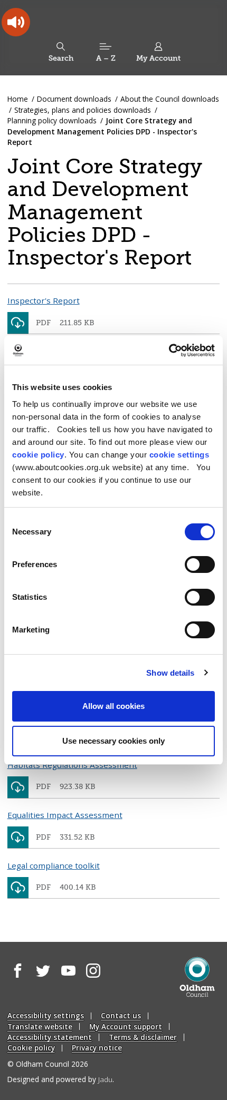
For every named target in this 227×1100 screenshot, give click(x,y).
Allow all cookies (113, 706)
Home (17, 99)
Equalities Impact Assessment (64, 815)
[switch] (200, 564)
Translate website (39, 1026)
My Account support (125, 1026)
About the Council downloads (169, 99)
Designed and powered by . (60, 1079)
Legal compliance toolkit (53, 865)
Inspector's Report (43, 300)
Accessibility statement (49, 1037)
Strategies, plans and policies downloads (82, 110)
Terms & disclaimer (143, 1037)
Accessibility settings (45, 1015)
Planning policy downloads (52, 120)
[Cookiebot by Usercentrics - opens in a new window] (168, 350)
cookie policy (38, 454)
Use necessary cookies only (113, 740)
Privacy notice (97, 1048)
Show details (170, 672)
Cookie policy (31, 1048)
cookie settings (179, 454)
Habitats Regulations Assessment (72, 765)
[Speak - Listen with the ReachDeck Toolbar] (16, 22)
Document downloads (74, 99)
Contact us (121, 1015)
